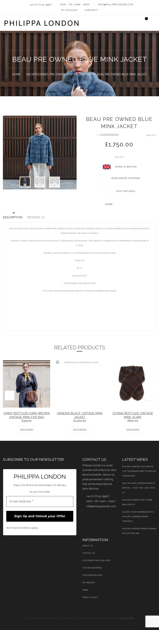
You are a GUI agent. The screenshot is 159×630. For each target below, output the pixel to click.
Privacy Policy (90, 597)
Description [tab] (12, 217)
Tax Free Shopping (92, 568)
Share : (109, 204)
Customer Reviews (92, 575)
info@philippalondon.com (115, 4)
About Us (87, 546)
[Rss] (53, 545)
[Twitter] (119, 204)
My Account (69, 10)
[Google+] (43, 545)
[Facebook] (115, 204)
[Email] (132, 204)
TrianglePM (126, 618)
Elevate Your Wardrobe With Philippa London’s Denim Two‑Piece (138, 516)
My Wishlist (88, 582)
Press (85, 590)
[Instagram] (63, 545)
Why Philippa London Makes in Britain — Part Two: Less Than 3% (138, 488)
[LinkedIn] (122, 204)
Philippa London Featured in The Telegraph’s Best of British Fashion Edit (139, 471)
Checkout (91, 10)
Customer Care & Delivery (96, 560)
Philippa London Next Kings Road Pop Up (137, 502)
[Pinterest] (129, 204)
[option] (40, 152)
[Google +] (125, 204)
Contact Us (88, 553)
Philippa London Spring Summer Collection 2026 (139, 531)
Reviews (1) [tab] (36, 217)
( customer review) (109, 134)
